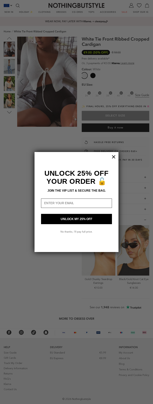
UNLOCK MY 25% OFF (76, 219)
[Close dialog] (113, 156)
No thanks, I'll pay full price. (76, 231)
